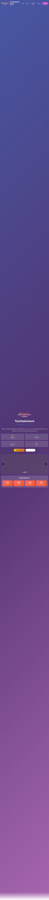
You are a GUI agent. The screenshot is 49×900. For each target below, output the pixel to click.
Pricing (38, 3)
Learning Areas (33, 3)
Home (22, 3)
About (27, 3)
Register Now (45, 3)
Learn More (30, 450)
